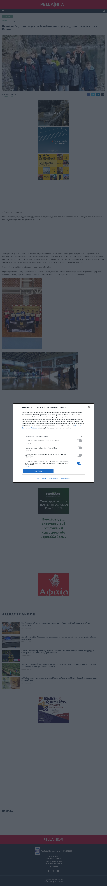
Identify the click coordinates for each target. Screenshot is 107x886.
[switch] (79, 440)
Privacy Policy (65, 478)
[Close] (90, 408)
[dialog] (53, 443)
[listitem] (53, 436)
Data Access (53, 478)
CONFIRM (38, 471)
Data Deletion (41, 478)
